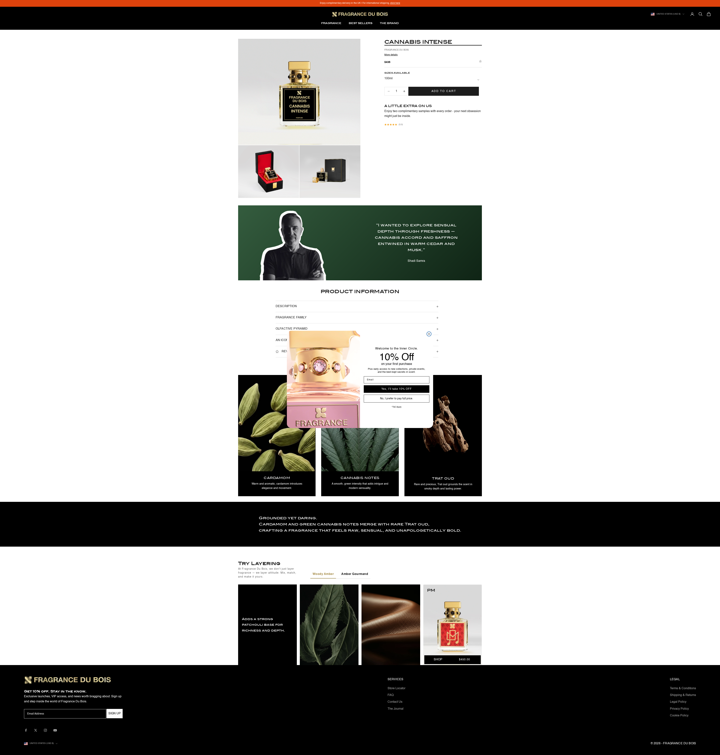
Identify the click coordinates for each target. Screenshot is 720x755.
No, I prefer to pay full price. (396, 398)
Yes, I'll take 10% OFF (396, 389)
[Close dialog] (429, 334)
